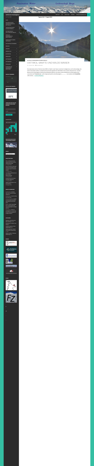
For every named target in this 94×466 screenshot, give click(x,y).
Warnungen (8, 56)
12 (9, 127)
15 (14, 127)
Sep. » (15, 134)
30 (16, 131)
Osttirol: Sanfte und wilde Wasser (48, 62)
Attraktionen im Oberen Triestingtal (10, 40)
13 (11, 127)
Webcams (7, 46)
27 (11, 131)
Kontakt (72, 14)
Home (7, 20)
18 (8, 129)
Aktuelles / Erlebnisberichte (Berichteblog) (37, 60)
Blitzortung (8, 53)
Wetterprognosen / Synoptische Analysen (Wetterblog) (10, 23)
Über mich (58, 14)
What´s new (67, 14)
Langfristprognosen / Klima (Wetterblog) (10, 28)
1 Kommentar (40, 65)
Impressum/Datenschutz (81, 14)
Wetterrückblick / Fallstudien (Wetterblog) (11, 32)
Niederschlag (8, 51)
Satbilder (7, 48)
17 (6, 129)
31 (6, 132)
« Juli (7, 134)
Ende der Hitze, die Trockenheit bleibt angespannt (11, 193)
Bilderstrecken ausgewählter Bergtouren (9, 67)
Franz (7, 204)
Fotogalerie (8, 64)
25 (8, 131)
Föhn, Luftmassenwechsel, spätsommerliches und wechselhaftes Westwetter (11, 162)
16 (16, 127)
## (6, 311)
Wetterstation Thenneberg (11, 43)
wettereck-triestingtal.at (12, 14)
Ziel (62, 14)
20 (11, 129)
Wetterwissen (8, 61)
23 (16, 129)
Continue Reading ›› (39, 75)
